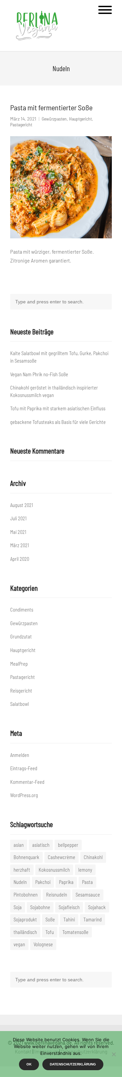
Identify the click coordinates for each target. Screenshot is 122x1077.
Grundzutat (21, 636)
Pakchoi (42, 882)
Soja (18, 907)
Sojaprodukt (25, 919)
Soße (50, 919)
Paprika (66, 882)
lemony (85, 870)
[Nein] (113, 1054)
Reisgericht (21, 691)
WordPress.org (24, 795)
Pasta (87, 882)
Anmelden (19, 755)
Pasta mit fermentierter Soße (51, 107)
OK (29, 1064)
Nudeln (20, 882)
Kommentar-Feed (27, 782)
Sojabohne (40, 907)
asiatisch (40, 845)
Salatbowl (19, 704)
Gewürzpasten (54, 119)
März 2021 (19, 545)
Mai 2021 (18, 532)
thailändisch (25, 932)
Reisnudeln (56, 895)
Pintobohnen (26, 895)
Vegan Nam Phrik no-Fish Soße (39, 374)
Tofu (49, 932)
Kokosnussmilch (54, 870)
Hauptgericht (80, 119)
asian (19, 845)
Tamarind (92, 919)
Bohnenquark (26, 857)
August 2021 (21, 505)
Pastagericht (21, 124)
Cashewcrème (61, 857)
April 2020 (19, 559)
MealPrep (19, 664)
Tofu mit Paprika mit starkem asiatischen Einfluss (57, 408)
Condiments (21, 610)
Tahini (69, 919)
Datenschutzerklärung (73, 1064)
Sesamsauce (88, 895)
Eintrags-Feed (23, 768)
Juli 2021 (18, 518)
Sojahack (97, 907)
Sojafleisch (69, 907)
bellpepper (68, 845)
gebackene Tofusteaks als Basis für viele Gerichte (58, 422)
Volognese (43, 944)
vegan (19, 944)
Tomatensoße (75, 932)
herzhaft (22, 870)
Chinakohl (93, 857)
